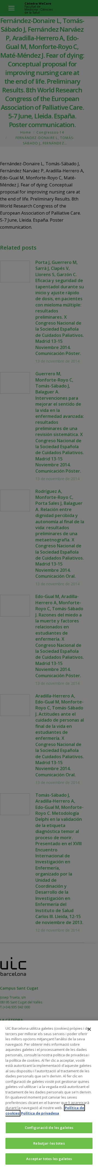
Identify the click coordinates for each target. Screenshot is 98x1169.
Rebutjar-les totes (49, 1143)
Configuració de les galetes (49, 1127)
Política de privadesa (40, 1113)
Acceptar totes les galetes (49, 1158)
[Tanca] (89, 1029)
